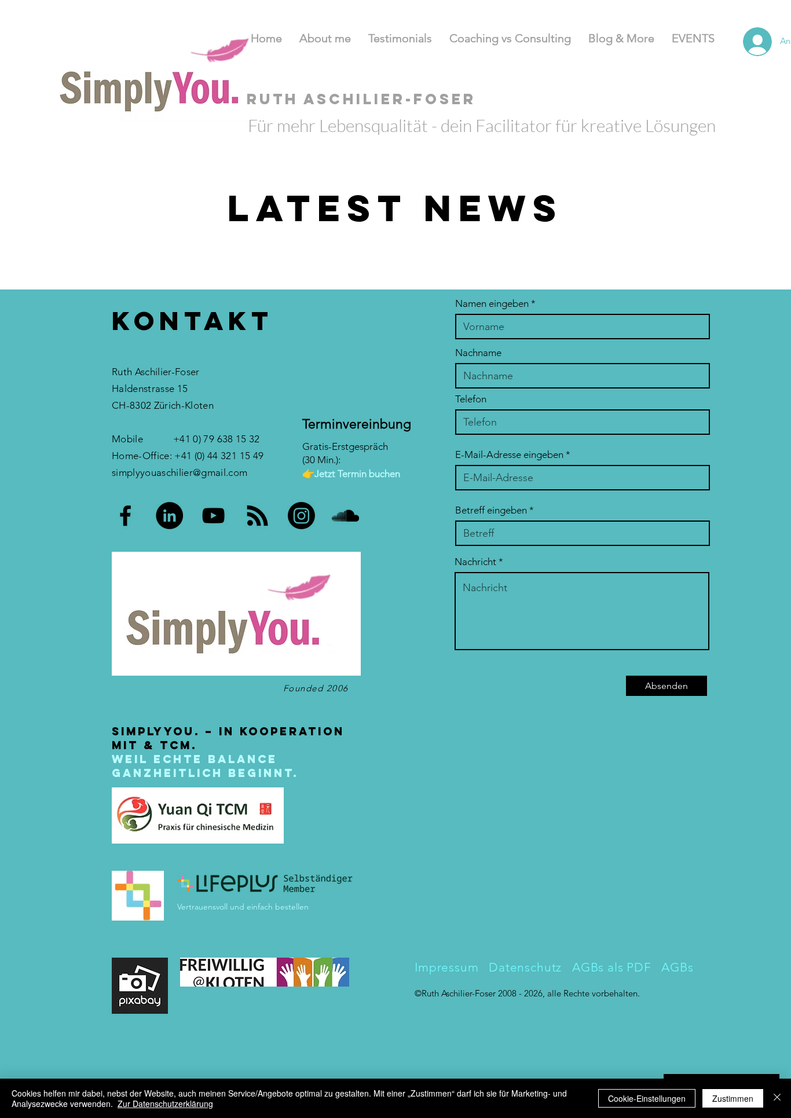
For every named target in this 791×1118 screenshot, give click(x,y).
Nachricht (475, 562)
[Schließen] (777, 1098)
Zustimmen (732, 1098)
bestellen (292, 906)
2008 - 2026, (522, 993)
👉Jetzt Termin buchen (351, 473)
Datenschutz (523, 967)
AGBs (677, 967)
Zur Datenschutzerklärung (165, 1103)
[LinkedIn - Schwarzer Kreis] (169, 515)
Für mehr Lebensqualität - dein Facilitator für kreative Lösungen (482, 125)
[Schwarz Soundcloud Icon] (345, 515)
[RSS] (257, 515)
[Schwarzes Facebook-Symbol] (125, 515)
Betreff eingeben (491, 510)
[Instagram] (301, 515)
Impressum (447, 967)
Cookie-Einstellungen (647, 1098)
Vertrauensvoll (203, 906)
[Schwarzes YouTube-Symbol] (213, 515)
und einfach (251, 906)
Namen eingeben (492, 304)
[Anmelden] (743, 42)
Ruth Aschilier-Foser (460, 993)
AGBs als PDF (613, 967)
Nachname (478, 353)
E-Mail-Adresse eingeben (509, 455)
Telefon (470, 399)
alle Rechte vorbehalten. (593, 993)
